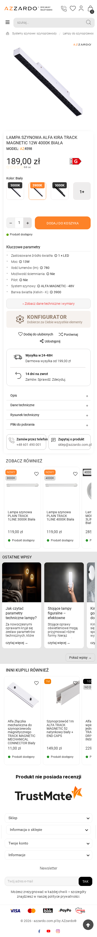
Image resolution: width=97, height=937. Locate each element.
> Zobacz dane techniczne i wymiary (49, 303)
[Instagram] (57, 931)
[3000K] (15, 191)
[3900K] (37, 191)
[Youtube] (48, 931)
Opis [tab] (13, 395)
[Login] (81, 8)
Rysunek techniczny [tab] (24, 415)
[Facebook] (39, 931)
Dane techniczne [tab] (22, 405)
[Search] (88, 22)
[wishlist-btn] (36, 473)
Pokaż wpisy (78, 657)
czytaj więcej (15, 643)
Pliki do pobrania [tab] (22, 424)
